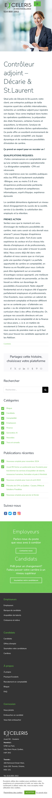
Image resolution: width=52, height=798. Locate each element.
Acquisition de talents (12, 615)
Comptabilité (11, 418)
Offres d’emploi (10, 643)
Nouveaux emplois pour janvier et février (22, 495)
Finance (9, 428)
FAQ (5, 691)
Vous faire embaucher (12, 720)
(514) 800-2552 (13, 776)
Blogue (9, 408)
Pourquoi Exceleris (11, 677)
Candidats (7, 344)
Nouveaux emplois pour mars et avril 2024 (23, 480)
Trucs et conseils (13, 442)
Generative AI (12, 433)
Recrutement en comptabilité (15, 682)
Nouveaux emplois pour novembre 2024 (22, 461)
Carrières (7, 653)
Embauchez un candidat (13, 715)
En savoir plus (41, 792)
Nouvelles (10, 437)
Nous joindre (9, 710)
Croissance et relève (12, 620)
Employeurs (11, 423)
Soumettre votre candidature (15, 648)
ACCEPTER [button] (30, 792)
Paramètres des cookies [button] (13, 792)
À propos (7, 672)
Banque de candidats (12, 610)
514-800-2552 (11, 11)
